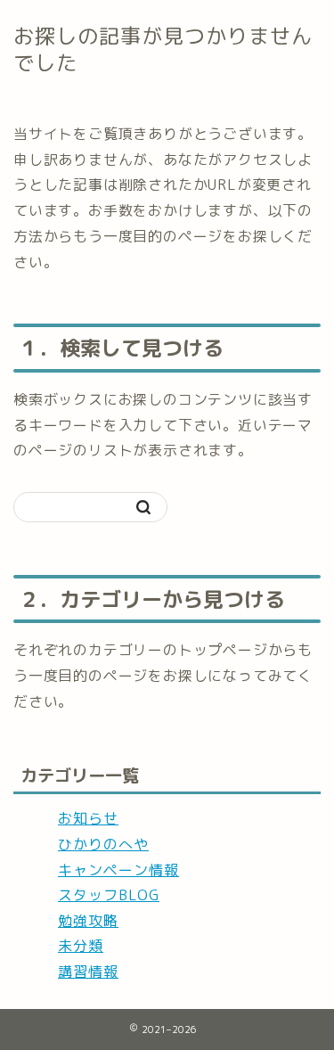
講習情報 (88, 971)
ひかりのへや (103, 844)
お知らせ (88, 818)
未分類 (80, 946)
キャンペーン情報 (118, 870)
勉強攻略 (88, 921)
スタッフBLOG (108, 895)
